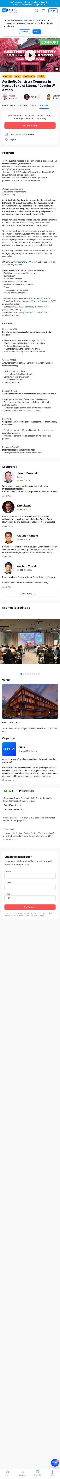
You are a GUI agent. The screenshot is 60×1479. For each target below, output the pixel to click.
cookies (22, 20)
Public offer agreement (37, 915)
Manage (24, 32)
